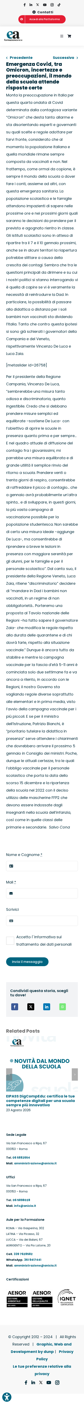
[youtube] (44, 4)
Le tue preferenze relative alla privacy (42, 1370)
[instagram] (52, 4)
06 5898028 (21, 1200)
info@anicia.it (25, 1206)
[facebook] (24, 4)
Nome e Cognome (24, 854)
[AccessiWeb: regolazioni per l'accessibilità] (7, 1397)
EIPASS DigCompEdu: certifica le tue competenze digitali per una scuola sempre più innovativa (40, 1101)
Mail (11, 882)
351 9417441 (32, 1260)
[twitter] (37, 4)
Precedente (21, 57)
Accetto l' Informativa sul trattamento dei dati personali (44, 940)
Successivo (63, 57)
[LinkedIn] (46, 1006)
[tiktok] (59, 4)
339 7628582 (23, 1254)
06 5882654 (21, 1158)
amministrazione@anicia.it (35, 1163)
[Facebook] (14, 1006)
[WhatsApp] (62, 1006)
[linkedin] (31, 4)
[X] (30, 1006)
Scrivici (12, 909)
